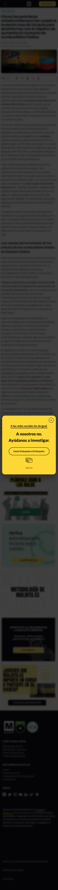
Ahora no (29, 468)
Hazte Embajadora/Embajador (29, 451)
